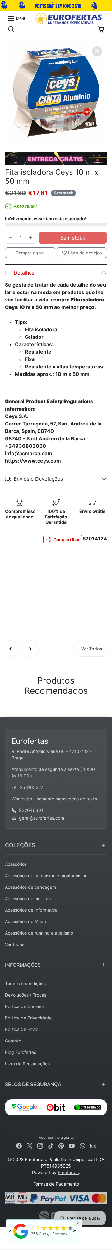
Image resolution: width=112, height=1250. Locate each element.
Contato (13, 1040)
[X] (29, 1145)
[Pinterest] (61, 1145)
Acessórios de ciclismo (28, 898)
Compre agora (30, 252)
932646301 (31, 810)
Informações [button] (23, 965)
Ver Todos (91, 648)
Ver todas (14, 944)
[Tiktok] (50, 1145)
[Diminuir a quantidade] (10, 238)
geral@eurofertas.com (41, 818)
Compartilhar (67, 539)
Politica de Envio (21, 1029)
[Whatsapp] (82, 1145)
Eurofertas (68, 1172)
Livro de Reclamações (27, 1063)
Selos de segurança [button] (33, 1084)
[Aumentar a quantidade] (30, 238)
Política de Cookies (24, 1006)
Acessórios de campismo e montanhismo (46, 875)
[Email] (93, 1145)
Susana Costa (61, 575)
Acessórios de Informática (31, 910)
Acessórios (16, 864)
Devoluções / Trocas (25, 994)
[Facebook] (19, 1145)
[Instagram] (40, 1145)
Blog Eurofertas (20, 1052)
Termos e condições (25, 983)
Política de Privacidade (28, 1017)
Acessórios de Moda (25, 921)
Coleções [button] (20, 845)
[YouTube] (72, 1145)
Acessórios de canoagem (30, 887)
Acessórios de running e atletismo (39, 932)
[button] (17, 19)
